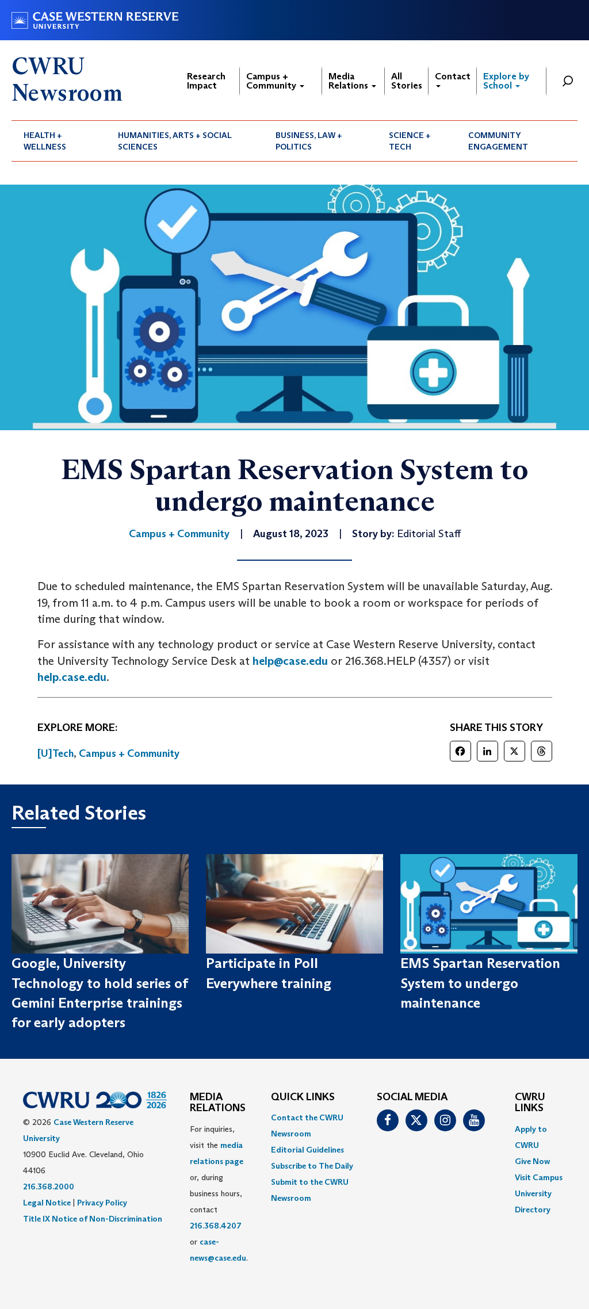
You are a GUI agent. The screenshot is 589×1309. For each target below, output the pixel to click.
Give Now (532, 1161)
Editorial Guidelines (307, 1150)
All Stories (406, 81)
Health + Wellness (45, 141)
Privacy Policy (102, 1202)
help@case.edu (290, 661)
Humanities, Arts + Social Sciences (175, 141)
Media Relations (349, 81)
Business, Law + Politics (309, 141)
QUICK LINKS (303, 1097)
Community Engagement (498, 141)
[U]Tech (55, 753)
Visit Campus (539, 1177)
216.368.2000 (48, 1186)
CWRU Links (530, 1103)
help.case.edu (71, 677)
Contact (453, 76)
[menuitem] (59, 141)
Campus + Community (272, 81)
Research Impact (206, 81)
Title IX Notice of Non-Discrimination (92, 1219)
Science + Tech (410, 141)
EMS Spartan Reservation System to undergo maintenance (480, 983)
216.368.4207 (216, 1225)
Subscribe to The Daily (312, 1166)
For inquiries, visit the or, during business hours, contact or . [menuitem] (219, 1193)
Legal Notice (47, 1202)
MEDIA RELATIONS (218, 1103)
